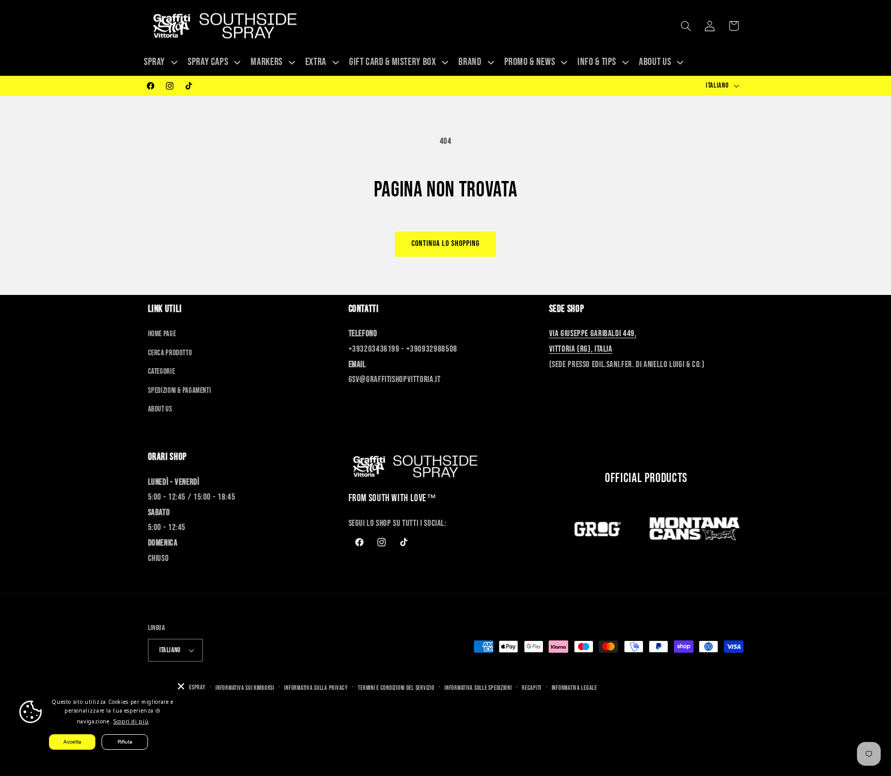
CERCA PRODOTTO (170, 353)
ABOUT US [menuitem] (655, 62)
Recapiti (531, 688)
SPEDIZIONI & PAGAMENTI (179, 390)
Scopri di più (130, 721)
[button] (686, 26)
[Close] (181, 686)
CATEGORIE (161, 371)
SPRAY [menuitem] (154, 62)
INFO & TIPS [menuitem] (597, 62)
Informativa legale (574, 688)
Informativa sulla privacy (316, 688)
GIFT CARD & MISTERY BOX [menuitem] (392, 62)
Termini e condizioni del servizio (396, 688)
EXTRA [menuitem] (315, 62)
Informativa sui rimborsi (245, 688)
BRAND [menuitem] (469, 62)
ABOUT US (160, 409)
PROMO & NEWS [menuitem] (529, 62)
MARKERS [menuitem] (266, 62)
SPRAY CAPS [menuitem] (208, 62)
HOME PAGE (162, 333)
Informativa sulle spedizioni (478, 688)
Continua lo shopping (445, 244)
